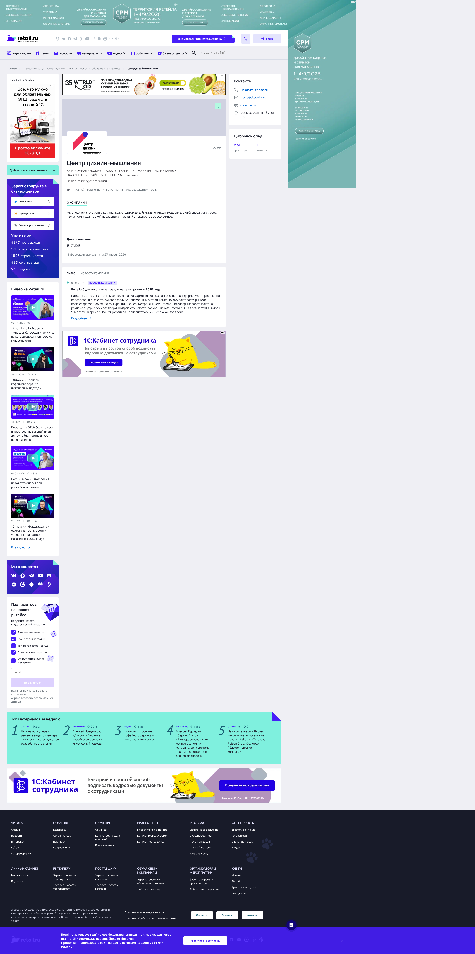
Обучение (103, 823)
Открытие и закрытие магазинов (31, 660)
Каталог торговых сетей (152, 835)
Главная (12, 68)
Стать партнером (242, 841)
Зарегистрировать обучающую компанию (151, 881)
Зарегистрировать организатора (201, 881)
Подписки (17, 881)
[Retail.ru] (28, 38)
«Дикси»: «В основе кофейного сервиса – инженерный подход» (26, 384)
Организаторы (62, 835)
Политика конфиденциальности (144, 912)
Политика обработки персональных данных (151, 918)
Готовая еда (239, 835)
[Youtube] (87, 39)
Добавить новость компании (106, 886)
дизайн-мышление (88, 189)
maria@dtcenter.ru (253, 97)
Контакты (252, 915)
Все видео (18, 547)
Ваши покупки (19, 875)
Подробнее (79, 318)
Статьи (15, 829)
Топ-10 (236, 881)
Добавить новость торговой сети (64, 886)
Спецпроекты (243, 823)
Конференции (61, 847)
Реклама (197, 823)
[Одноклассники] (81, 39)
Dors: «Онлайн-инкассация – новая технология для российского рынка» (31, 483)
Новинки (237, 875)
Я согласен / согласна (205, 940)
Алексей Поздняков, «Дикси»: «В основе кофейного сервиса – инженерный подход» (87, 737)
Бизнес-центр (31, 68)
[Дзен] (99, 39)
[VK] (63, 39)
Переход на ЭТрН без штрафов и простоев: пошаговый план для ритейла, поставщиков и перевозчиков (32, 433)
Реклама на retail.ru (22, 79)
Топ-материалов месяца (33, 645)
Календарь (59, 829)
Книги (237, 868)
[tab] (77, 203)
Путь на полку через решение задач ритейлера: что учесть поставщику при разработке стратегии (40, 737)
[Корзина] (245, 39)
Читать (17, 823)
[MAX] (69, 39)
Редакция (227, 915)
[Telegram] (75, 39)
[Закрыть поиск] (192, 56)
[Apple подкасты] (117, 39)
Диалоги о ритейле (243, 829)
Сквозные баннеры (201, 835)
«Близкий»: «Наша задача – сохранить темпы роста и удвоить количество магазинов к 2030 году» (30, 532)
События (60, 823)
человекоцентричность (142, 189)
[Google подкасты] (111, 39)
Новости (16, 835)
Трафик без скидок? (244, 887)
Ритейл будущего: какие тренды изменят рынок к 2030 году (115, 289)
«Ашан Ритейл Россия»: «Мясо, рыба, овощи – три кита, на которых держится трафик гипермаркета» (32, 334)
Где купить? (239, 893)
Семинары (101, 829)
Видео (236, 847)
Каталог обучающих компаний (107, 837)
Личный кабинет (24, 868)
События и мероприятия (33, 652)
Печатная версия (200, 841)
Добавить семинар (148, 889)
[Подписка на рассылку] (57, 39)
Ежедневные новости (31, 632)
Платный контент (200, 847)
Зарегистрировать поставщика (106, 877)
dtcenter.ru (248, 105)
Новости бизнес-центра (152, 829)
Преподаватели (105, 845)
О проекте (201, 915)
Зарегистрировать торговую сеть (64, 877)
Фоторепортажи (21, 853)
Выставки (59, 841)
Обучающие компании (59, 68)
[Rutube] (93, 39)
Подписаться (32, 682)
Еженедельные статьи (31, 639)
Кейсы (15, 847)
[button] (89, 53)
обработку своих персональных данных (32, 699)
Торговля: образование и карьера (100, 68)
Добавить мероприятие (204, 889)
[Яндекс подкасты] (105, 39)
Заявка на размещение (204, 829)
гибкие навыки (114, 189)
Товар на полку (199, 853)
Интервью (17, 841)
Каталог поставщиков (150, 841)
